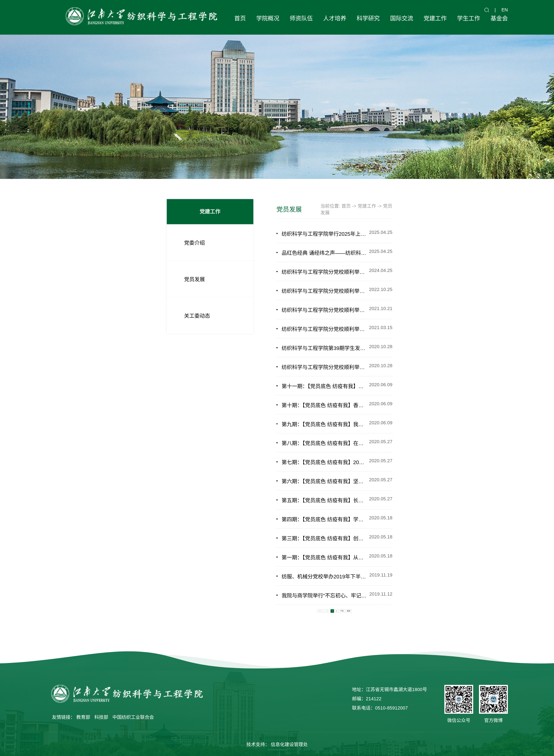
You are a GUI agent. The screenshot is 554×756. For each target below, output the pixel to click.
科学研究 (368, 18)
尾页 (348, 611)
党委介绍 (194, 243)
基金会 (499, 18)
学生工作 (468, 18)
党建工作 (435, 18)
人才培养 (334, 18)
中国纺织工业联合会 (133, 717)
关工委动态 (197, 316)
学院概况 (267, 18)
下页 (342, 611)
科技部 (101, 717)
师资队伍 (301, 18)
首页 (240, 18)
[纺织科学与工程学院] (140, 17)
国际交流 (401, 18)
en (504, 9)
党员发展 (194, 279)
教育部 (83, 717)
